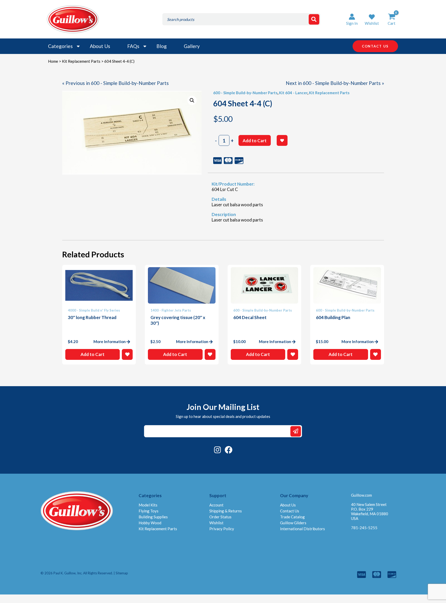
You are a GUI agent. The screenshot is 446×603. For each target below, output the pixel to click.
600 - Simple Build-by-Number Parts (245, 92)
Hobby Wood (150, 522)
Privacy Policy (221, 528)
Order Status (220, 516)
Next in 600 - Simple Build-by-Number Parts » (335, 83)
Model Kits (148, 505)
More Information (109, 341)
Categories (60, 46)
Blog (161, 46)
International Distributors (302, 528)
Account (216, 505)
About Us (100, 46)
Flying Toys (148, 511)
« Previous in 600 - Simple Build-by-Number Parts (115, 83)
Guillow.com (361, 495)
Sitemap (122, 573)
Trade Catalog (292, 516)
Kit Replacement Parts (81, 61)
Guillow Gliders (293, 522)
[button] (372, 19)
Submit (295, 431)
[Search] (314, 19)
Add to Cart (255, 140)
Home (53, 61)
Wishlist (216, 522)
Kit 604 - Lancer (293, 92)
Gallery (192, 46)
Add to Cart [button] (93, 354)
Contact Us (289, 511)
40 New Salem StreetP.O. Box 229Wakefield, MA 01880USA (369, 511)
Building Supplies (153, 516)
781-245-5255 (364, 527)
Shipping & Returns (225, 511)
